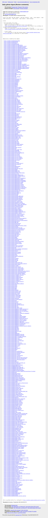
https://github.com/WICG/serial (11, 465)
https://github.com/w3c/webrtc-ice (11, 338)
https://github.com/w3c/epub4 (10, 126)
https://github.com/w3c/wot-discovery (12, 353)
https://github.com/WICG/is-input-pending (13, 426)
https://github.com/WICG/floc (10, 411)
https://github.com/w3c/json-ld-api (12, 153)
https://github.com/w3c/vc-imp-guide (12, 296)
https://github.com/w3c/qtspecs (11, 238)
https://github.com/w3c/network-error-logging (14, 203)
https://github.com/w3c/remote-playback (13, 239)
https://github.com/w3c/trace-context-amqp (13, 267)
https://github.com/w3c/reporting (11, 240)
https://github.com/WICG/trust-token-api (13, 475)
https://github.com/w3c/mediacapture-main (13, 183)
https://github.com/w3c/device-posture (12, 103)
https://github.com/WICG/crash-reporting (13, 393)
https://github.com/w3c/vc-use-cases (12, 297)
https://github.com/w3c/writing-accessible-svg (14, 362)
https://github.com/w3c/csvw (10, 97)
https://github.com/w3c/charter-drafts (12, 87)
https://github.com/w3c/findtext (11, 129)
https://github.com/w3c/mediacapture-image (13, 182)
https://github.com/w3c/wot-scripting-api (13, 355)
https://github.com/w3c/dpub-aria (11, 115)
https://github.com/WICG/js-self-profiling (13, 427)
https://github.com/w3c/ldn (10, 161)
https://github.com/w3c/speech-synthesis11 (13, 256)
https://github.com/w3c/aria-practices (12, 78)
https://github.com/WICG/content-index (12, 389)
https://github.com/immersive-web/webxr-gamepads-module (16, 65)
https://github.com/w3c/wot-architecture (13, 351)
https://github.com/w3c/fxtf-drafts (12, 132)
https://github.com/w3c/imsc (10, 148)
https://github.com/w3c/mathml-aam (11, 170)
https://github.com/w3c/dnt (10, 112)
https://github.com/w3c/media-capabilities (13, 174)
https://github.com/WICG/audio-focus (12, 374)
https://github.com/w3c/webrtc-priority (13, 342)
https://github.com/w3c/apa (10, 75)
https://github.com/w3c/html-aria (11, 142)
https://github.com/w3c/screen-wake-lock (13, 246)
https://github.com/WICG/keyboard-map (12, 429)
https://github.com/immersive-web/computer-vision (15, 46)
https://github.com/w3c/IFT (10, 146)
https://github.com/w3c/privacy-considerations (14, 228)
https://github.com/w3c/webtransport (12, 348)
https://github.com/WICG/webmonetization (13, 492)
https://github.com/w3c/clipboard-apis (12, 91)
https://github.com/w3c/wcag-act (11, 301)
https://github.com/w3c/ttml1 (10, 284)
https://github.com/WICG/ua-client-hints (13, 477)
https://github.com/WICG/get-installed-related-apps (15, 413)
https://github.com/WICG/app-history (12, 373)
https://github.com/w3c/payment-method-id (13, 210)
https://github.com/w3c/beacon (11, 86)
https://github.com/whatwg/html (11, 41)
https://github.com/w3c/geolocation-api (13, 134)
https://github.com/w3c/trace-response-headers (14, 273)
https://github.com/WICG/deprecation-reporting (14, 398)
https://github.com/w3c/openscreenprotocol (13, 205)
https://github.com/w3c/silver (11, 255)
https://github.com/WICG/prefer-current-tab (14, 450)
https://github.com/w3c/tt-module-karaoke (13, 277)
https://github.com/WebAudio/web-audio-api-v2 (14, 368)
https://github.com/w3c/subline (11, 259)
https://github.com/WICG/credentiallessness (14, 394)
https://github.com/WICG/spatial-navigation (14, 470)
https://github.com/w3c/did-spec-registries (14, 108)
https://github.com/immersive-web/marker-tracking (15, 54)
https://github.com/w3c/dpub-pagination (13, 116)
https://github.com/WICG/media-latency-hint (14, 438)
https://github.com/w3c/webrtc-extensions (13, 337)
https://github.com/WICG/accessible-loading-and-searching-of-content (19, 371)
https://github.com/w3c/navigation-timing (13, 202)
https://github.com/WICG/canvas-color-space (14, 377)
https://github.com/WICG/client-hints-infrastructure (16, 382)
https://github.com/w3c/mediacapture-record (14, 185)
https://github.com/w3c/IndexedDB (11, 150)
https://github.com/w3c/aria (10, 77)
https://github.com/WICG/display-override (13, 402)
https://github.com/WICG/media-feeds (12, 437)
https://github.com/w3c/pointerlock (12, 224)
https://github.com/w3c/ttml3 (10, 286)
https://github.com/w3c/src (10, 257)
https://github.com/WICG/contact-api (12, 387)
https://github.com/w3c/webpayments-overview (14, 335)
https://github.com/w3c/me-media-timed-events (14, 172)
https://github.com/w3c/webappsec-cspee (13, 315)
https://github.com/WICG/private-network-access (15, 453)
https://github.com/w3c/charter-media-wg (13, 88)
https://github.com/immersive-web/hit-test (13, 51)
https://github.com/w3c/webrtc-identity (13, 339)
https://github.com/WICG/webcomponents (12, 489)
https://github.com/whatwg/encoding (12, 40)
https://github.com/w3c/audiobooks (11, 79)
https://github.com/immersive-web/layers (13, 52)
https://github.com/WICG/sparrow (11, 469)
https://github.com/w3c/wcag (10, 300)
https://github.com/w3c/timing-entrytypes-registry (15, 263)
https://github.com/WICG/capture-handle (13, 380)
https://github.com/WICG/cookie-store (12, 392)
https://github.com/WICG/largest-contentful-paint (15, 432)
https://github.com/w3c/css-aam (11, 94)
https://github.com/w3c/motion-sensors (12, 200)
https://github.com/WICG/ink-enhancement (13, 420)
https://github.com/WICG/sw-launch (11, 474)
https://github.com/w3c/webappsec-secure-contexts (15, 320)
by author (34, 511)
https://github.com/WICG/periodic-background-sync (15, 446)
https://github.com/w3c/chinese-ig (11, 89)
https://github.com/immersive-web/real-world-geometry (16, 59)
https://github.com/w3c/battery (11, 85)
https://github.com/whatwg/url (11, 42)
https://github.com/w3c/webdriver (11, 330)
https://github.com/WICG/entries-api (12, 406)
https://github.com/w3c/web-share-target (13, 307)
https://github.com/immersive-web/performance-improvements (17, 57)
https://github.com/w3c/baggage (11, 84)
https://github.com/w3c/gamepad (11, 133)
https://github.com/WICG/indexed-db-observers (14, 419)
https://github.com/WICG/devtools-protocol (13, 399)
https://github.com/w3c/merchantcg (11, 191)
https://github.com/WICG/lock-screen (12, 435)
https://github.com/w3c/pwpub (10, 237)
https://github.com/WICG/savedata (11, 462)
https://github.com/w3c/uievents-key (12, 292)
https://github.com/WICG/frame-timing (12, 412)
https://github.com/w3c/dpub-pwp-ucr (12, 117)
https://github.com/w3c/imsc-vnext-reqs (13, 149)
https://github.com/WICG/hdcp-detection (13, 415)
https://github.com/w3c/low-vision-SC (12, 164)
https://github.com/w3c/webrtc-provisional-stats (15, 343)
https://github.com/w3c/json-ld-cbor (12, 155)
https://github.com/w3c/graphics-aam (12, 136)
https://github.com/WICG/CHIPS (11, 381)
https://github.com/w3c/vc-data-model (12, 295)
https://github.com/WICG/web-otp (11, 487)
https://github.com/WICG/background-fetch (13, 375)
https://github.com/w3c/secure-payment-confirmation (15, 248)
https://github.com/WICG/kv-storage (12, 430)
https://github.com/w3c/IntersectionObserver (14, 152)
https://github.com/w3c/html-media (11, 143)
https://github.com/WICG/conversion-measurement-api (15, 391)
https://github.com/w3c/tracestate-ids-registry (15, 274)
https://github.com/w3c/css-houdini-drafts (13, 95)
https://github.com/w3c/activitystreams (13, 72)
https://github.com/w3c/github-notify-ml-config (34, 500)
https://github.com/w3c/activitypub (12, 71)
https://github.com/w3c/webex (10, 332)
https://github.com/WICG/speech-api (12, 471)
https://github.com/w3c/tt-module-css (12, 276)
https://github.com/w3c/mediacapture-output (14, 184)
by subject (30, 511)
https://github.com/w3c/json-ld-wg (11, 160)
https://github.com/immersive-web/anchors (13, 45)
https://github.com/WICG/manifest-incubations (14, 436)
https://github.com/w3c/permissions (12, 217)
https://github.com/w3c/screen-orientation (13, 245)
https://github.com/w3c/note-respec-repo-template (15, 204)
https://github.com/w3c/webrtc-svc (11, 345)
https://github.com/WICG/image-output (12, 417)
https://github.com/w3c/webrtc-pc (11, 341)
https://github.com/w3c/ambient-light (12, 74)
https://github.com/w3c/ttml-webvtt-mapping (14, 283)
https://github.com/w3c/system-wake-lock (13, 262)
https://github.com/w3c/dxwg (10, 122)
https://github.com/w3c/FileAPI (11, 128)
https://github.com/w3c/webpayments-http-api (14, 334)
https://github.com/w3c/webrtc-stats (12, 344)
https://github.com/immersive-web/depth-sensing (15, 47)
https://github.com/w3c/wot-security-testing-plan (15, 358)
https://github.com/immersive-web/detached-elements (15, 48)
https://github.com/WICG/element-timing (13, 405)
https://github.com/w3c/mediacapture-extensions (15, 180)
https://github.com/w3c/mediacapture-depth (13, 179)
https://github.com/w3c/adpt (10, 73)
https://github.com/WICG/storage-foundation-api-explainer (17, 473)
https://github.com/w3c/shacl (10, 254)
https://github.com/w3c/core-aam (11, 93)
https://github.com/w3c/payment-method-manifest (15, 211)
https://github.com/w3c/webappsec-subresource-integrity (16, 322)
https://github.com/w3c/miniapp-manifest (13, 198)
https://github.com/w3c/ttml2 (10, 285)
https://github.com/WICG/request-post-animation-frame (16, 457)
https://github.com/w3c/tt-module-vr (12, 280)
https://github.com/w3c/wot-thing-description (14, 359)
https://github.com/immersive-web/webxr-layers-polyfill (16, 67)
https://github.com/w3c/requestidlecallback (14, 241)
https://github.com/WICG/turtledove (12, 476)
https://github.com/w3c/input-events (12, 151)
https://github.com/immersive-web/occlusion (14, 56)
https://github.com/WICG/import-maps (12, 418)
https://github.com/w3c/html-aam (11, 141)
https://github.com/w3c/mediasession (12, 189)
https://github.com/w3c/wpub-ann (11, 361)
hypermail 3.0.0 (18, 515)
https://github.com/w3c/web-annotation (12, 303)
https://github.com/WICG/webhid (11, 490)
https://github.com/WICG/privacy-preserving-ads (15, 452)
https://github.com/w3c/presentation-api (13, 227)
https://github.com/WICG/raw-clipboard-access (14, 455)
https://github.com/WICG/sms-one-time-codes (14, 468)
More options (25, 7)
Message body (14, 7)
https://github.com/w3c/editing (11, 123)
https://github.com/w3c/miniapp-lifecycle (13, 197)
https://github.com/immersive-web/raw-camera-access (15, 58)
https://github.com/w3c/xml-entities (12, 363)
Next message (16, 8)
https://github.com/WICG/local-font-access (13, 434)
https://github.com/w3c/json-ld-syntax (12, 159)
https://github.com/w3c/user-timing (12, 293)
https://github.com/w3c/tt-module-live (12, 278)
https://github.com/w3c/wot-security (12, 356)
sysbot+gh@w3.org (24, 11)
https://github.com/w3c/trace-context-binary (14, 268)
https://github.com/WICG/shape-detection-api (14, 466)
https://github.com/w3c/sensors (11, 250)
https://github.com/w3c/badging (11, 83)
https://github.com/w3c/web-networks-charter (14, 304)
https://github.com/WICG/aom (10, 372)
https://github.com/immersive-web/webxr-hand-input (15, 66)
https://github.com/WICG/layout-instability (14, 433)
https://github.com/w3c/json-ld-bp (11, 154)
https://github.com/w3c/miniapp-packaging (13, 199)
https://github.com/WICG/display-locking (13, 401)
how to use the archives (12, 512)
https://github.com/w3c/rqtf (10, 244)
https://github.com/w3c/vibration (11, 298)
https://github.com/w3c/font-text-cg (12, 131)
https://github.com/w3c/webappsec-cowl (12, 312)
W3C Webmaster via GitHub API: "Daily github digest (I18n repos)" (25, 506)
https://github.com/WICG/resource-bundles (13, 458)
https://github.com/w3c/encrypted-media (13, 124)
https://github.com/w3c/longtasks (11, 162)
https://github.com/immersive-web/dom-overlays (14, 49)
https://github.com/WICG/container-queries (13, 388)
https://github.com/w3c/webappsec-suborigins (14, 321)
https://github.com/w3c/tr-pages (11, 265)
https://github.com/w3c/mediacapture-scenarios (14, 186)
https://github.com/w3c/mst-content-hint (13, 201)
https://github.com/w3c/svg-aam (11, 260)
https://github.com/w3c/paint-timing (12, 208)
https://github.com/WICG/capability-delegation (14, 379)
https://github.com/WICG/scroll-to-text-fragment (15, 464)
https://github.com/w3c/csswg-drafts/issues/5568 (16, 29)
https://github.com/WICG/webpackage (12, 493)
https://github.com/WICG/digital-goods (12, 400)
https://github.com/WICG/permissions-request (14, 447)
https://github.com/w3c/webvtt (11, 349)
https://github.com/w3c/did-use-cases (12, 110)
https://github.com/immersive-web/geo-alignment (15, 50)
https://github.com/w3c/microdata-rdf (12, 192)
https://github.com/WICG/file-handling (12, 409)
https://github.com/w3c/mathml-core (12, 171)
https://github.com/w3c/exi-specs (11, 127)
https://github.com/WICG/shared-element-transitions (15, 467)
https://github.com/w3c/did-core (11, 105)
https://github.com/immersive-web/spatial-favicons (15, 60)
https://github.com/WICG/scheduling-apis (13, 463)
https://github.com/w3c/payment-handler (13, 209)
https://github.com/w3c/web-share (11, 306)
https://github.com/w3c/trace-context (12, 266)
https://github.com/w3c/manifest (11, 167)
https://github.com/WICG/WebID (11, 491)
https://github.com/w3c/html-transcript (13, 145)
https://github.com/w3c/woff (10, 350)
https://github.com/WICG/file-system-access (14, 410)
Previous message (24, 8)
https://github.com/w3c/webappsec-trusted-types (15, 323)
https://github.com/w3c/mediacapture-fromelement (15, 181)
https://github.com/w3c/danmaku (11, 98)
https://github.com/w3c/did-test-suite (12, 109)
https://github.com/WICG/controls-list (12, 390)
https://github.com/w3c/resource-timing (13, 243)
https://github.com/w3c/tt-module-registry (13, 279)
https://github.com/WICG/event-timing (12, 407)
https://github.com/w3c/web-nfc (11, 305)
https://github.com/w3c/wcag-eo (11, 302)
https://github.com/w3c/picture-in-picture (13, 219)
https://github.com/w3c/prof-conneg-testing (14, 229)
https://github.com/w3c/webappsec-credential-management (16, 313)
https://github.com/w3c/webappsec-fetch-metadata (15, 316)
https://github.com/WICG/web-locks (11, 486)
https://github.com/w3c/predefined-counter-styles (15, 225)
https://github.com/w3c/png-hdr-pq (11, 221)
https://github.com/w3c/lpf (10, 165)
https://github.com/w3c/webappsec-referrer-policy (15, 319)
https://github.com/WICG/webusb (11, 494)
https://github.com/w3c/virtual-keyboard (13, 299)
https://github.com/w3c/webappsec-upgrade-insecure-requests (17, 325)
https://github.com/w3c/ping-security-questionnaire (15, 220)
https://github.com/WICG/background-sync (13, 376)
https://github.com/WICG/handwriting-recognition (15, 414)
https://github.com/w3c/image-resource (12, 147)
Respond (20, 7)
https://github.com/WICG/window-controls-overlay (15, 495)
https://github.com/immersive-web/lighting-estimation (16, 53)
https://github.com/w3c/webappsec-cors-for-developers (16, 311)
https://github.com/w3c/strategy (11, 258)
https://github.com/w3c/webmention (11, 333)
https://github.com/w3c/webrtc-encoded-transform (15, 336)
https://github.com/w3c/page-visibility (13, 207)
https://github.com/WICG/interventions (12, 425)
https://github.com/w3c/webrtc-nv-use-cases (14, 340)
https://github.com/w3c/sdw (10, 247)
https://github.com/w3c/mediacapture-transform (14, 188)
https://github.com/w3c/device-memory (12, 102)
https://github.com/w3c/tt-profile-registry (14, 281)
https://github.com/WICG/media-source (12, 439)
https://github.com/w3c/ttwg (10, 287)
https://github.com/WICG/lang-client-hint (13, 431)
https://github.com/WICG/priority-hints (13, 451)
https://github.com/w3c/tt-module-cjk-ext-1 (14, 275)
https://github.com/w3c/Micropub (11, 193)
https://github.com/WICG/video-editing (12, 482)
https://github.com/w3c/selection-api (12, 249)
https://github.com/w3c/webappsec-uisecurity (14, 324)
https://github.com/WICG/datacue (11, 397)
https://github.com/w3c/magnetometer (12, 166)
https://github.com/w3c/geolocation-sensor (13, 135)
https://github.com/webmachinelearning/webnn (14, 370)
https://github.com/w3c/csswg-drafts (12, 96)
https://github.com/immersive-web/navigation (14, 55)
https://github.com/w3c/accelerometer (12, 69)
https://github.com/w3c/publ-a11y (11, 235)
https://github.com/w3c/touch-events (12, 264)
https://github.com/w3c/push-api (11, 236)
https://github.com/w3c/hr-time (11, 140)
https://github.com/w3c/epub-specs (11, 125)
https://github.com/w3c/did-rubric (11, 107)
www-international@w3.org (10, 14)
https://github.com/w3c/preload (11, 226)
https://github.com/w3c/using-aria (11, 294)
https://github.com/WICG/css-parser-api (13, 395)
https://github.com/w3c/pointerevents (12, 223)
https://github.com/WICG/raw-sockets (12, 456)
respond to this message (15, 510)
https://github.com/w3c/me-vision (11, 173)
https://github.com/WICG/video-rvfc (12, 483)
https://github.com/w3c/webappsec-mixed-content (15, 317)
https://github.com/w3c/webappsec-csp (12, 314)
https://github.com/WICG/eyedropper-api (13, 408)
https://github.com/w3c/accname (11, 70)
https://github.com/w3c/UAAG (10, 288)
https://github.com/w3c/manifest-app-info (13, 168)
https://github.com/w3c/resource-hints (12, 242)
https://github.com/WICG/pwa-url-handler (13, 454)
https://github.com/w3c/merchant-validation (14, 190)
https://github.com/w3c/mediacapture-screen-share (15, 187)
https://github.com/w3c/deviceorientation (13, 104)
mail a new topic (24, 510)
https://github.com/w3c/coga (10, 92)
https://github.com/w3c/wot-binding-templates (14, 352)
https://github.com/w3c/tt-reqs (11, 282)
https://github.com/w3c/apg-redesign (12, 76)
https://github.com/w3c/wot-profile (12, 354)
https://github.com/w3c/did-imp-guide (12, 106)
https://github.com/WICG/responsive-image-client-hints (16, 459)
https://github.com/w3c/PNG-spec (11, 222)
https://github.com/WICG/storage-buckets (13, 472)
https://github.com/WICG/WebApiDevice (12, 488)
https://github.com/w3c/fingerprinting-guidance (15, 130)
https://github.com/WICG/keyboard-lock (12, 428)
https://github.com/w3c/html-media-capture (13, 144)
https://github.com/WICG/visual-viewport (13, 485)
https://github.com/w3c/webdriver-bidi (12, 331)
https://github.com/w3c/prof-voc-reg (12, 230)
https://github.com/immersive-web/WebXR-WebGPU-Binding (16, 68)
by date (21, 511)
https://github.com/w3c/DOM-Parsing (12, 113)
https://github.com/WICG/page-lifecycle (13, 444)
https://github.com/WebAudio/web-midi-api (13, 369)
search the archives (22, 512)
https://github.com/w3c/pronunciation (12, 231)
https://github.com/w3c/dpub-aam (11, 114)
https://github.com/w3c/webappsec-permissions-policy (16, 318)
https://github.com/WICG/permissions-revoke (14, 448)
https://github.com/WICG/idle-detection (13, 416)
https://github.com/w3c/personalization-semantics (15, 218)
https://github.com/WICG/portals (11, 449)
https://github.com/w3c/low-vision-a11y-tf (13, 163)
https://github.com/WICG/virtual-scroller (13, 484)
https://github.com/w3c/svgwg (10, 261)
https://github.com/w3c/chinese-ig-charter (13, 90)
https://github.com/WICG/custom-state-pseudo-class (15, 396)
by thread (25, 511)
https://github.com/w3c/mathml (11, 169)
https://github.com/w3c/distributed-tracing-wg (14, 111)
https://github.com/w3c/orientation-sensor (13, 206)
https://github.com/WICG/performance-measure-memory (15, 445)
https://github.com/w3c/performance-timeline (14, 216)
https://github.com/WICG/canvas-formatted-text (14, 378)
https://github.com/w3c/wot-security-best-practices (15, 357)
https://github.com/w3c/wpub (10, 360)
